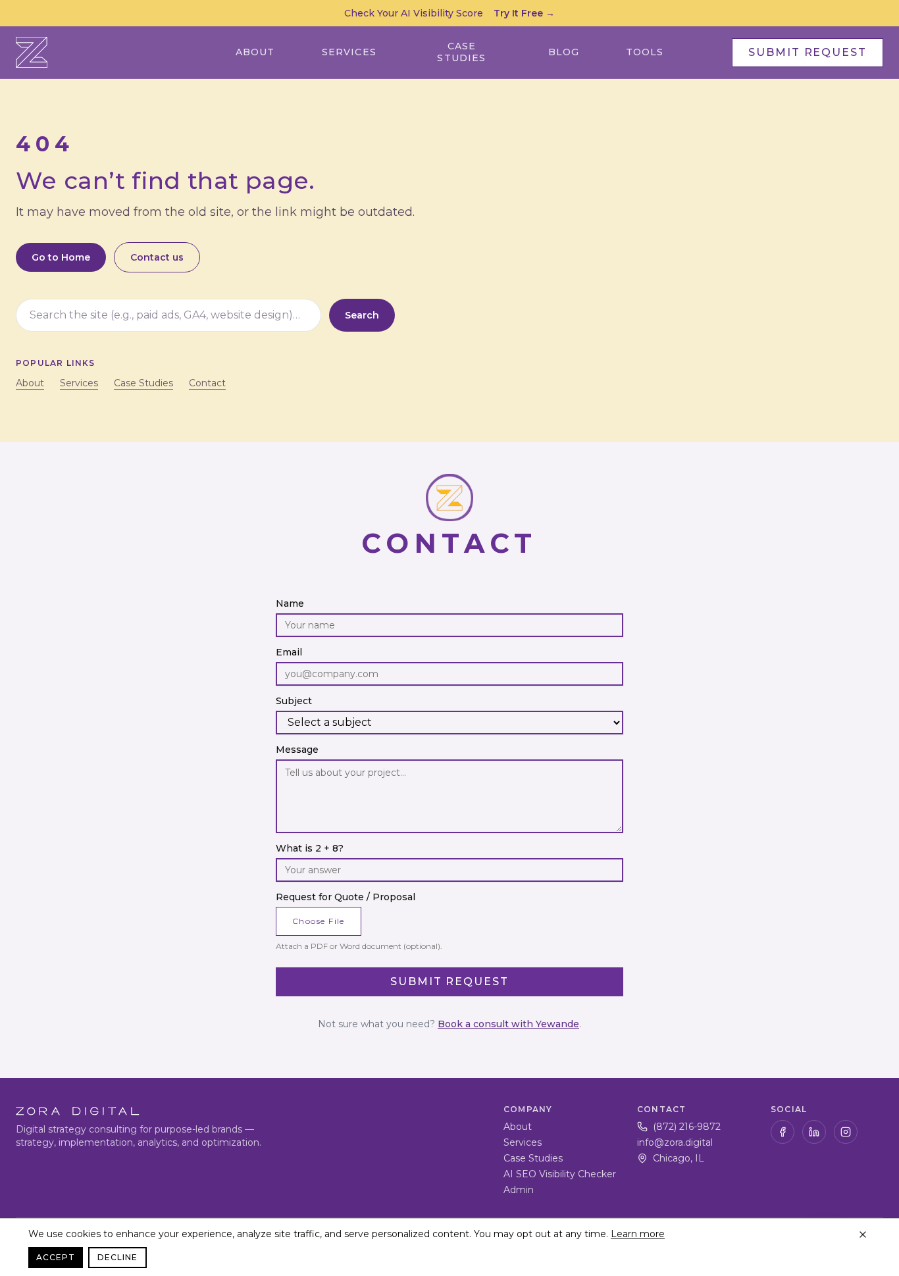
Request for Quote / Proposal (345, 897)
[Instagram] (846, 1132)
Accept (55, 1257)
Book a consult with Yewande (508, 1024)
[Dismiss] (863, 1234)
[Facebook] (782, 1132)
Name (290, 603)
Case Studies (461, 52)
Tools (645, 52)
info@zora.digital (675, 1142)
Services (349, 52)
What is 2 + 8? (310, 848)
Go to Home (61, 257)
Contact (207, 383)
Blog (563, 52)
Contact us (157, 257)
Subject (294, 700)
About (255, 52)
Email (289, 652)
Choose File (318, 921)
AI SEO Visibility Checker (559, 1174)
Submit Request (807, 52)
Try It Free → (524, 13)
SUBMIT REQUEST (449, 981)
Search (362, 315)
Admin (518, 1190)
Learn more (638, 1234)
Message (297, 749)
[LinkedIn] (814, 1132)
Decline (117, 1257)
